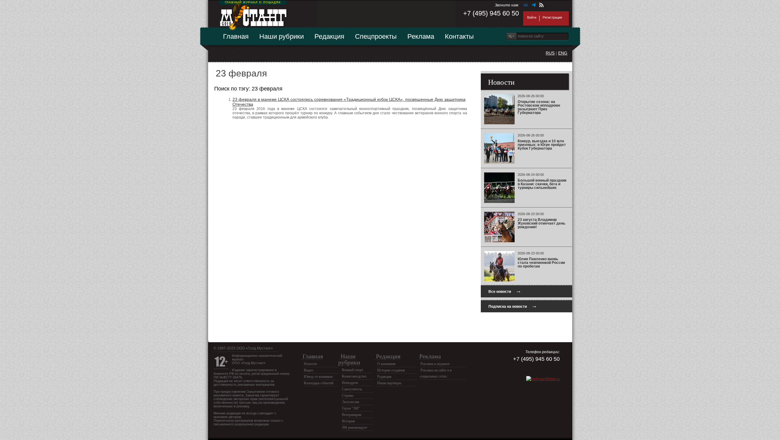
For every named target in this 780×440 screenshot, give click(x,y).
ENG (562, 53)
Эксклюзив (350, 402)
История (348, 421)
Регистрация (552, 17)
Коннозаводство (354, 376)
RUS (550, 53)
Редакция (329, 36)
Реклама (420, 36)
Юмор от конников (318, 376)
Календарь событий (318, 383)
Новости (310, 364)
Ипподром (350, 383)
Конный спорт (352, 370)
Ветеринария (351, 415)
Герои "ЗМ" (351, 408)
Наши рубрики (281, 36)
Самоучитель (352, 389)
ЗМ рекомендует (354, 427)
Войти (531, 17)
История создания (391, 370)
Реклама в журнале (435, 364)
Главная (236, 36)
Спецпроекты (376, 36)
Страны (347, 395)
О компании (386, 364)
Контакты (459, 36)
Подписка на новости (512, 306)
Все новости (504, 291)
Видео (308, 370)
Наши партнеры (389, 383)
